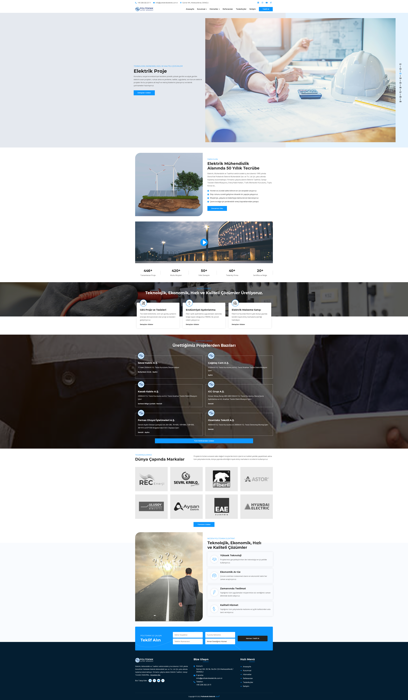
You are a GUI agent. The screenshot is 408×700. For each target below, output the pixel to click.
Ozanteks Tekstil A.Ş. (221, 420)
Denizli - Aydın (143, 432)
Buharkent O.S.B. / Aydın (147, 372)
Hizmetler (247, 674)
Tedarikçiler (241, 9)
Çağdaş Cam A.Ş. (218, 362)
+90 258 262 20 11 (144, 3)
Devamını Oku (217, 208)
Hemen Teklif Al (252, 638)
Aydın (210, 375)
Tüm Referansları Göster (204, 441)
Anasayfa (190, 9)
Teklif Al (266, 9)
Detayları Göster (144, 93)
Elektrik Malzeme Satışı (154, 309)
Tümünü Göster (204, 524)
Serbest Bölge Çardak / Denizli (150, 404)
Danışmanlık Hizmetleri (200, 309)
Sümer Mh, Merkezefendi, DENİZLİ (195, 3)
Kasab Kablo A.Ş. (148, 391)
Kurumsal (247, 671)
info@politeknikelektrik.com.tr (167, 3)
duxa (217, 696)
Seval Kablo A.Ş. (148, 362)
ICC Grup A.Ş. (216, 391)
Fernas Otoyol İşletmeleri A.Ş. (156, 420)
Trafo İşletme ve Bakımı (246, 309)
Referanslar (228, 9)
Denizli (211, 404)
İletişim (252, 9)
